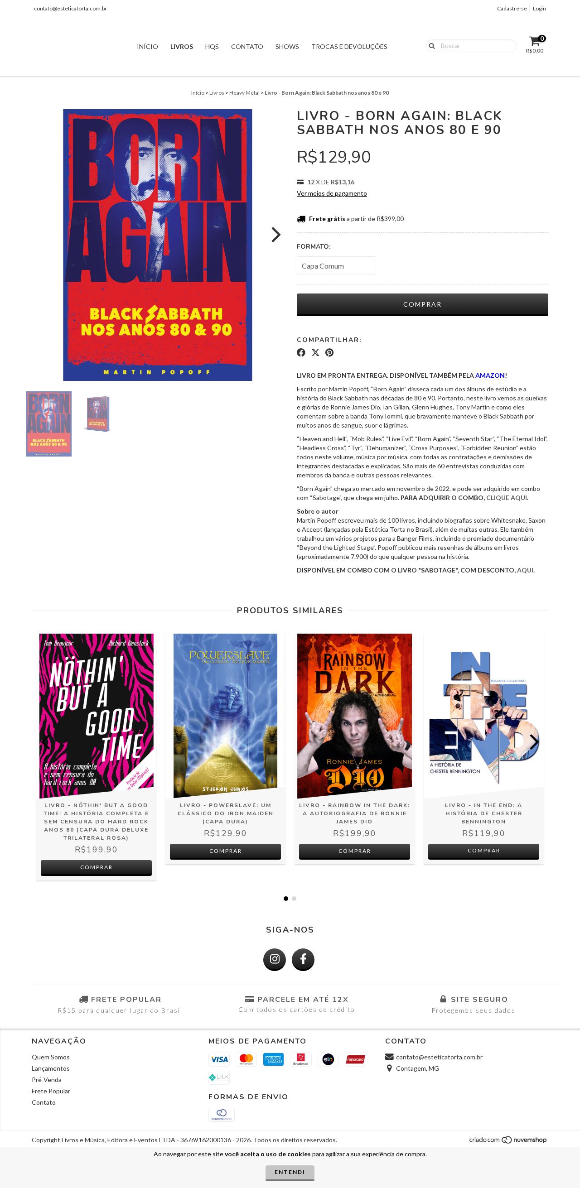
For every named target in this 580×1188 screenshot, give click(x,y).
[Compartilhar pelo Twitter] (315, 352)
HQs (212, 46)
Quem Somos (51, 1057)
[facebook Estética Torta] (303, 959)
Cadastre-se (512, 8)
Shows (287, 46)
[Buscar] (430, 45)
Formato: (313, 246)
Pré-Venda (47, 1079)
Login (539, 8)
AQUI (525, 570)
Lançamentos (51, 1068)
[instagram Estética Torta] (274, 959)
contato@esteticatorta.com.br (70, 8)
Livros (181, 46)
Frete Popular (51, 1091)
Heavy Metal (244, 92)
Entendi (290, 1172)
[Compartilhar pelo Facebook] (301, 352)
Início (147, 46)
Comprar (484, 850)
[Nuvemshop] (508, 1142)
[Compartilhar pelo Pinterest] (329, 352)
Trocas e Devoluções (349, 46)
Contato (247, 46)
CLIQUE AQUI (506, 497)
